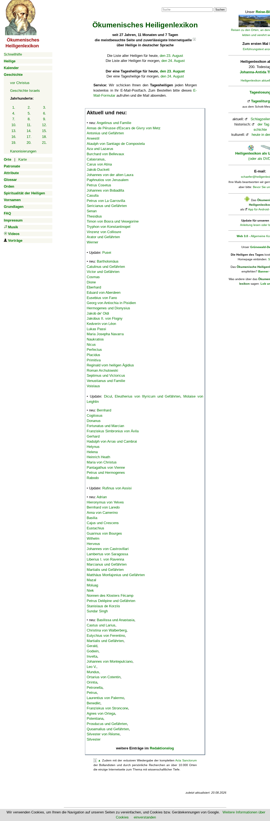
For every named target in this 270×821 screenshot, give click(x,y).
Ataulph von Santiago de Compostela (116, 144)
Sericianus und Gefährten (107, 206)
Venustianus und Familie (106, 381)
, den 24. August (171, 76)
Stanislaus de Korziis (103, 606)
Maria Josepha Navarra (105, 334)
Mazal (91, 580)
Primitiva (94, 360)
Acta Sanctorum (186, 760)
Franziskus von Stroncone (107, 708)
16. (13, 137)
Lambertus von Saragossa (107, 554)
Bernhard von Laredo (103, 507)
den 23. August (171, 56)
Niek (90, 591)
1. (13, 107)
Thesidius (94, 216)
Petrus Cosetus (99, 185)
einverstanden (145, 817)
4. (13, 113)
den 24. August (173, 61)
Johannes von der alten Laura (110, 175)
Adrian (102, 497)
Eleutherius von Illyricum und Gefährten (147, 396)
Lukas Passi (96, 329)
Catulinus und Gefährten (106, 267)
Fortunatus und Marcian (105, 426)
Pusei (106, 253)
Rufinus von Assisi (117, 488)
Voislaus (93, 386)
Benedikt (93, 703)
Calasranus (96, 159)
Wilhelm (93, 539)
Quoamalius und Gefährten (108, 729)
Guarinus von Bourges (104, 533)
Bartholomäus (108, 261)
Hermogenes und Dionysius (108, 308)
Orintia (92, 682)
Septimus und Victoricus (106, 376)
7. (13, 119)
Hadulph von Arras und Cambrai (112, 441)
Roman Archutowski (102, 370)
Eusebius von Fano (102, 298)
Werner (92, 242)
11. (29, 125)
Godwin (93, 651)
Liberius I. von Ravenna (105, 559)
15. (44, 131)
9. (44, 119)
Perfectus (94, 350)
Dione (91, 282)
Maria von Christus (102, 462)
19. (13, 143)
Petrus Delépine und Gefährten (111, 601)
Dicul (108, 396)
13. (13, 131)
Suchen (220, 9)
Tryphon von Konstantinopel (108, 227)
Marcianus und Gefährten (107, 564)
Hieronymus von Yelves (105, 502)
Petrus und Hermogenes (106, 473)
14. (29, 131)
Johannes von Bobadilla (105, 190)
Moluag (92, 585)
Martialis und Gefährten (105, 570)
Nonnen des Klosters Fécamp (110, 596)
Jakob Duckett (98, 170)
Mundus (93, 672)
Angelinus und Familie (114, 123)
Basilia (92, 518)
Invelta (92, 656)
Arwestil (93, 138)
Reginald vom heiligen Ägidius (110, 365)
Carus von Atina (99, 164)
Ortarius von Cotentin (103, 677)
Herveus (93, 544)
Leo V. (91, 667)
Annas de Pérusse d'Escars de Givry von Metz (124, 128)
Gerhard (93, 436)
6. (44, 113)
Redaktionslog (162, 748)
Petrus (92, 693)
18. (44, 137)
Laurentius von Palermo (105, 698)
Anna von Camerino (102, 513)
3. (44, 107)
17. (29, 137)
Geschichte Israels (25, 91)
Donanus (94, 421)
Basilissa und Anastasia (115, 620)
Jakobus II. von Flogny (105, 318)
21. (44, 143)
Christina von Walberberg (107, 630)
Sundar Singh (97, 611)
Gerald (92, 646)
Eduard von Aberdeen (103, 293)
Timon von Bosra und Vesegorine (113, 221)
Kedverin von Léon (101, 324)
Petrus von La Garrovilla (106, 201)
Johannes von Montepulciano (109, 661)
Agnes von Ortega (101, 714)
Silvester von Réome (103, 734)
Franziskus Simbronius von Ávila (113, 431)
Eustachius (95, 528)
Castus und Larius (101, 625)
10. (13, 125)
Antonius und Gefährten (105, 133)
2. (29, 107)
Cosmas (93, 277)
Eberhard (94, 287)
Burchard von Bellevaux (105, 154)
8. (29, 119)
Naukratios (95, 339)
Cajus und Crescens (103, 523)
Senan (92, 211)
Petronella (95, 688)
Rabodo (93, 478)
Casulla (93, 196)
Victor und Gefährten (103, 272)
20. (29, 143)
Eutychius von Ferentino (106, 636)
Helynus (93, 447)
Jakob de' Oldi (98, 313)
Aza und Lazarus (100, 149)
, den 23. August (171, 71)
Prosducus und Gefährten (107, 724)
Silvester (94, 739)
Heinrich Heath (98, 457)
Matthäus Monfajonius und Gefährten (116, 575)
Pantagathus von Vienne (106, 468)
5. (29, 113)
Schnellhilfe (13, 54)
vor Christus (20, 83)
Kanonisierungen (23, 151)
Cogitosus (95, 416)
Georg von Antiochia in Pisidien (111, 303)
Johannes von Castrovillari (108, 549)
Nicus (91, 345)
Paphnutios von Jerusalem (107, 180)
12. (44, 125)
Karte (22, 160)
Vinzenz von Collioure (104, 232)
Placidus (93, 355)
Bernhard (104, 410)
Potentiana (95, 719)
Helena (92, 452)
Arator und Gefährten (103, 237)
